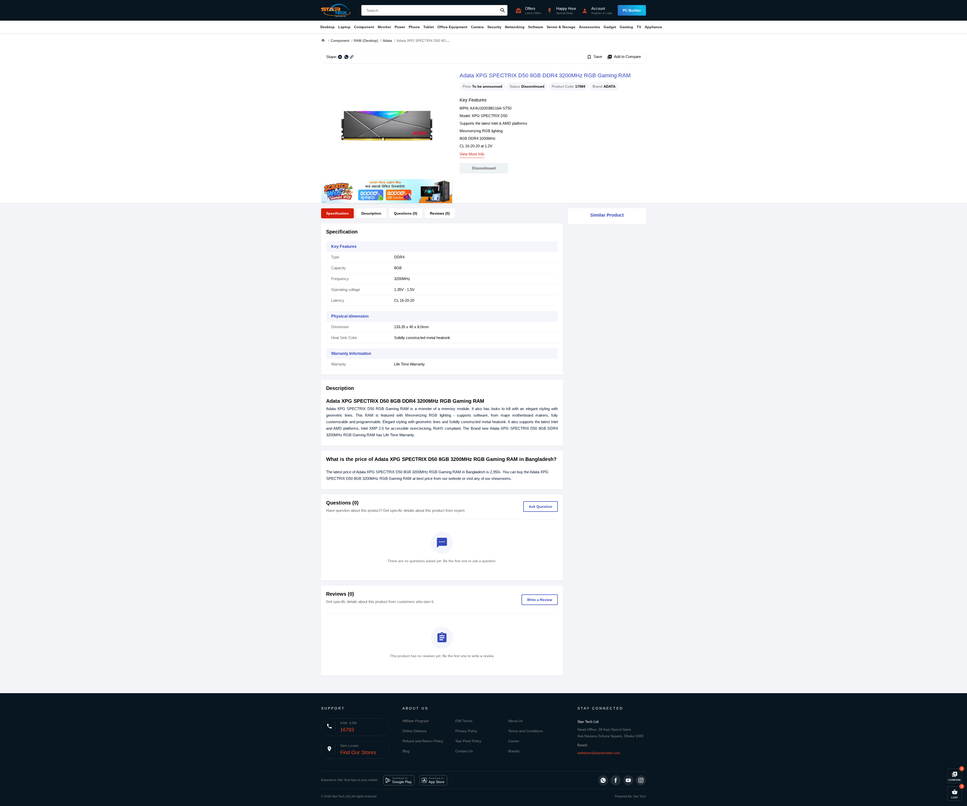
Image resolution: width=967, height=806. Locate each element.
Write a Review (539, 600)
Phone (414, 27)
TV (639, 27)
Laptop (344, 27)
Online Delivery (414, 731)
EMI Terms (463, 721)
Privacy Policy (466, 731)
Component (364, 27)
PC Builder (632, 10)
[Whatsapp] (603, 780)
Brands (514, 751)
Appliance (653, 27)
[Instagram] (641, 780)
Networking (515, 27)
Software (535, 27)
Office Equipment (452, 27)
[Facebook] (616, 780)
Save (594, 56)
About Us (515, 721)
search (503, 10)
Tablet (428, 27)
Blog (405, 751)
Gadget (610, 27)
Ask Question (540, 507)
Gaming (626, 27)
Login (609, 13)
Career (513, 741)
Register (596, 13)
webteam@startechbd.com (598, 753)
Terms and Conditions (525, 731)
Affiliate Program (415, 721)
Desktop (327, 27)
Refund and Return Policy (422, 741)
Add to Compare (624, 56)
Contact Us (464, 751)
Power (400, 27)
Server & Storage (561, 27)
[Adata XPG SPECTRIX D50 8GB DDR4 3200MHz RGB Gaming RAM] (386, 125)
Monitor (384, 27)
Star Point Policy (468, 741)
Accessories (589, 27)
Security (494, 27)
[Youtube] (628, 780)
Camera (477, 27)
